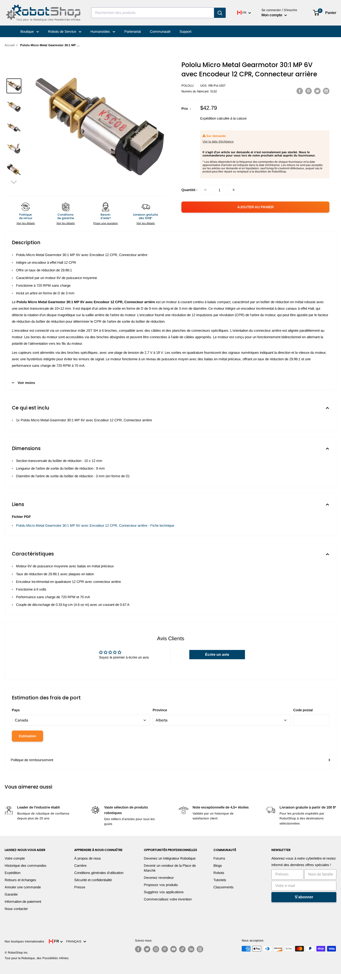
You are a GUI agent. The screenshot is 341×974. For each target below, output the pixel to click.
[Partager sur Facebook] (299, 91)
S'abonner (304, 897)
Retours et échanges (20, 880)
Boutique (27, 31)
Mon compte (272, 15)
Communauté (160, 31)
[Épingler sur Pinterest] (308, 91)
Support (185, 31)
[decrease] (205, 190)
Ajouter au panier (255, 207)
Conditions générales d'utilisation (98, 873)
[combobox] (152, 12)
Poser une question (105, 223)
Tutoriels (219, 880)
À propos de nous (87, 858)
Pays (16, 710)
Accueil (10, 45)
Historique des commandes (25, 865)
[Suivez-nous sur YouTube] (173, 949)
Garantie (11, 894)
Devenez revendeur (159, 878)
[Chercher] (220, 13)
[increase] (233, 190)
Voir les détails (25, 223)
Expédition (12, 873)
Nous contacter (16, 909)
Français (74, 941)
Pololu (187, 85)
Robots (218, 873)
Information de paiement (23, 901)
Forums (219, 858)
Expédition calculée (214, 118)
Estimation (27, 736)
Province (160, 710)
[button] (14, 182)
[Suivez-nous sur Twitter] (147, 949)
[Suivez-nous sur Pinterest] (164, 949)
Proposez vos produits (161, 885)
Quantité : (189, 190)
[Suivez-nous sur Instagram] (156, 949)
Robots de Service (62, 31)
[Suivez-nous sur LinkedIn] (191, 949)
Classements (223, 887)
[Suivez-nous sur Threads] (200, 949)
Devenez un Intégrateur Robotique (170, 858)
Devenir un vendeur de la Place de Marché (170, 868)
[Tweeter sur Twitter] (317, 91)
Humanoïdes (100, 31)
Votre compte (15, 858)
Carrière (80, 865)
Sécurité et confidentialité (93, 880)
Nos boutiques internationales (24, 941)
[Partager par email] (326, 91)
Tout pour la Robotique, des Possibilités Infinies (37, 958)
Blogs (217, 865)
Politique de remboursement (32, 760)
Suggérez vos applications (164, 892)
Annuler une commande (23, 887)
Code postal (303, 710)
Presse (79, 887)
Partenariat (132, 31)
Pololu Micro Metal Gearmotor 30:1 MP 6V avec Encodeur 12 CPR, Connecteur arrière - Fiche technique (95, 525)
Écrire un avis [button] (217, 654)
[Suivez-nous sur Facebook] (138, 949)
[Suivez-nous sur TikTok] (182, 949)
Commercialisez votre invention (168, 899)
